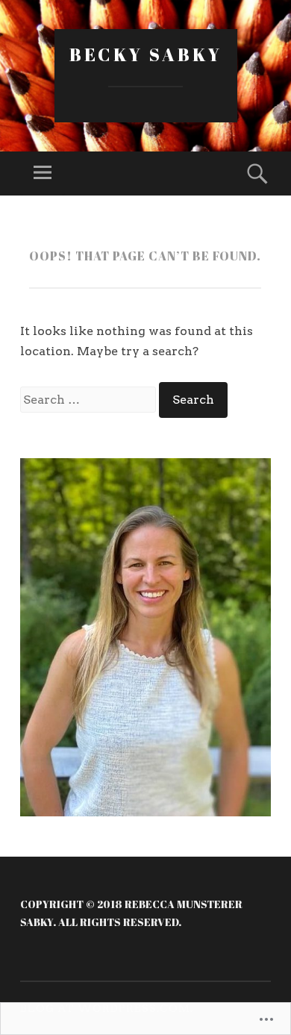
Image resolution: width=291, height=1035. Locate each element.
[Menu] (42, 173)
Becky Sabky (145, 54)
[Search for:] (89, 400)
